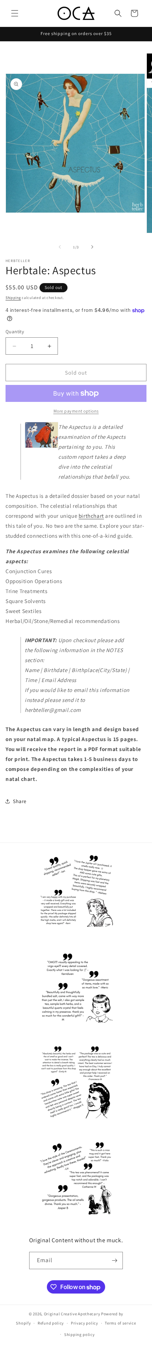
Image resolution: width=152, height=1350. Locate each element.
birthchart (91, 515)
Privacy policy (84, 1323)
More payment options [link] (76, 411)
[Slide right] (92, 247)
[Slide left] (60, 247)
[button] (15, 13)
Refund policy (51, 1323)
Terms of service (120, 1323)
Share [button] (20, 801)
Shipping (13, 297)
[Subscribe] (114, 1260)
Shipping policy (79, 1334)
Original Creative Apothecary (72, 1313)
